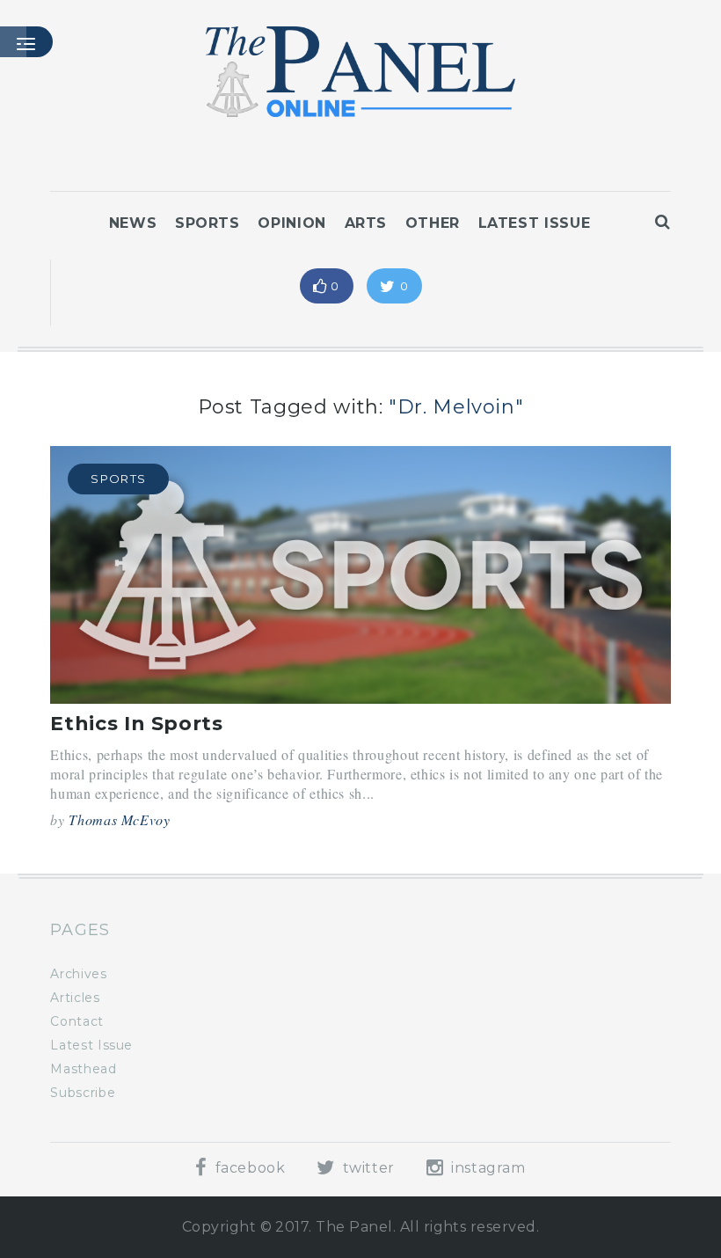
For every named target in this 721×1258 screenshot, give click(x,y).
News (133, 223)
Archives (78, 974)
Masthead (83, 1069)
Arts (366, 223)
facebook (248, 1167)
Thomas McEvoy (119, 819)
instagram (486, 1167)
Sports (207, 223)
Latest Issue (534, 223)
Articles (74, 998)
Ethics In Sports (136, 723)
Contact (76, 1021)
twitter (367, 1167)
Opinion (291, 223)
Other (432, 223)
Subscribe (82, 1093)
